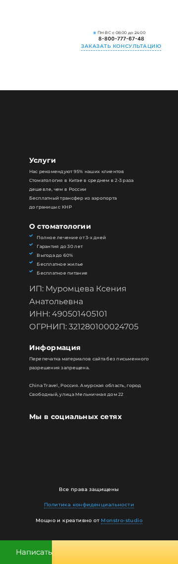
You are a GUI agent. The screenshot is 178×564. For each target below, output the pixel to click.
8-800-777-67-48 (121, 38)
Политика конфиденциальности (89, 504)
